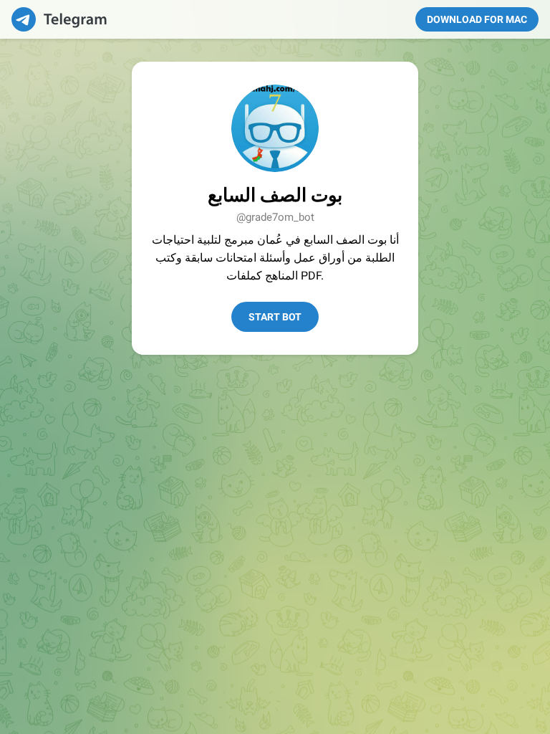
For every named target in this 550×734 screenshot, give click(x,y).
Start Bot (275, 317)
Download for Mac (477, 19)
